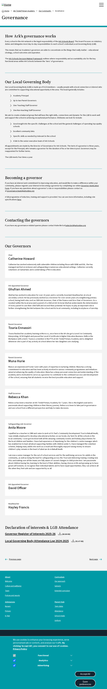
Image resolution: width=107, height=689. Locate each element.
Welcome (8, 581)
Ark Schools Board (66, 41)
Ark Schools (13, 559)
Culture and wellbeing (13, 586)
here (19, 199)
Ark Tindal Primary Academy (24, 11)
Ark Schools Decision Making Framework (25, 58)
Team (7, 591)
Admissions (10, 602)
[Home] (13, 4)
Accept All (85, 674)
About (7, 577)
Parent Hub (59, 602)
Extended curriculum (62, 591)
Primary (8, 611)
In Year (7, 616)
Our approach (60, 581)
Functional (43, 655)
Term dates (59, 606)
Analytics (43, 660)
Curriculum (59, 577)
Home (6, 11)
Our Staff (93, 559)
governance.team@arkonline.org (20, 191)
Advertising (43, 665)
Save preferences (85, 683)
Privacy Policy (20, 649)
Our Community (45, 11)
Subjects (58, 586)
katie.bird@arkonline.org (75, 225)
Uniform (58, 620)
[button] (71, 655)
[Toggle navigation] (101, 5)
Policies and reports (12, 595)
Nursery (8, 606)
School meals (60, 616)
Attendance (59, 611)
